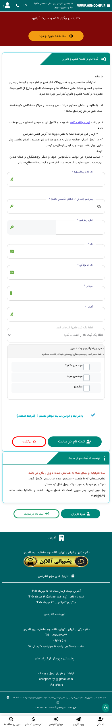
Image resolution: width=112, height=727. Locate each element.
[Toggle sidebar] (108, 5)
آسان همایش (61, 707)
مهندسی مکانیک (73, 365)
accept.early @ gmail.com (56, 679)
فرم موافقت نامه (80, 122)
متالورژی (77, 387)
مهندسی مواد (74, 376)
